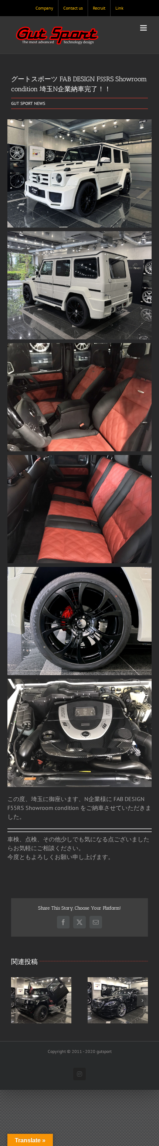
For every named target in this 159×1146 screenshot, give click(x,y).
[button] (16, 1000)
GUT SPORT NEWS (28, 103)
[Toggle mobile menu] (144, 28)
